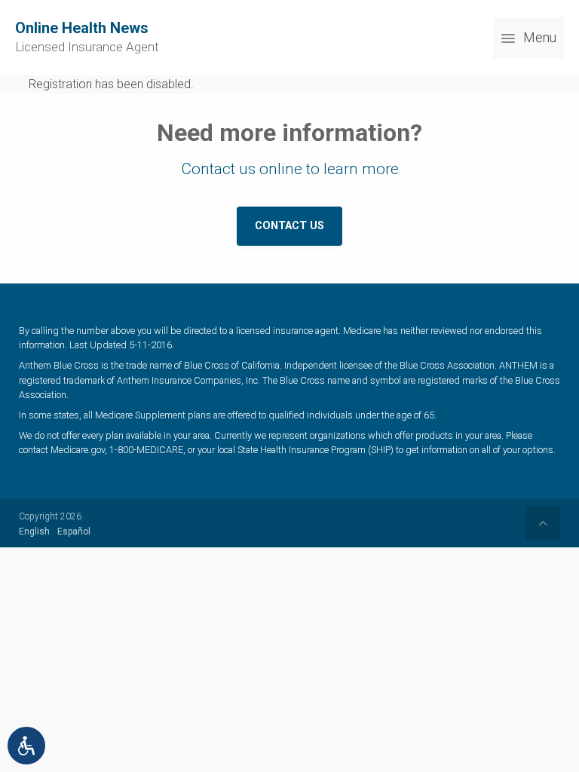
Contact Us (289, 225)
